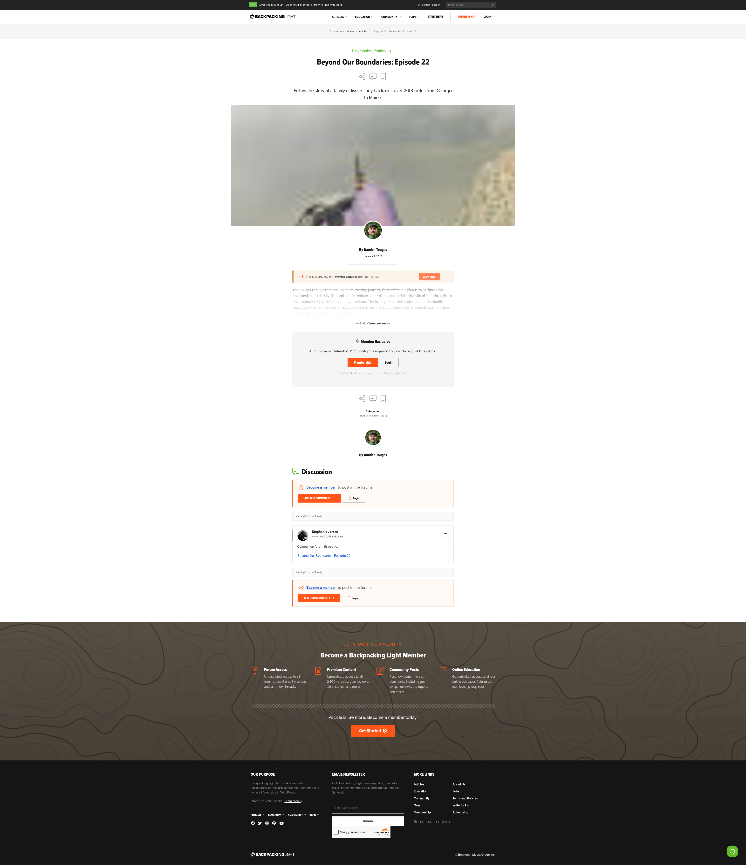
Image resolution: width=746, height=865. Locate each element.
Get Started (370, 731)
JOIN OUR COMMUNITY (317, 498)
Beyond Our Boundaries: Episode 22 (324, 556)
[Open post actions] (445, 533)
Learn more (292, 801)
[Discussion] (373, 77)
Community (389, 17)
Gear (312, 814)
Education (362, 17)
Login (488, 17)
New (253, 4)
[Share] (362, 77)
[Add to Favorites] (383, 77)
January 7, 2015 (373, 256)
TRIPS (412, 17)
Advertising (460, 812)
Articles (338, 17)
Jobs (456, 791)
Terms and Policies (465, 798)
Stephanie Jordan (325, 532)
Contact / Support (430, 4)
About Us (459, 784)
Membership (466, 17)
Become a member (321, 487)
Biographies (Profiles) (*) (373, 415)
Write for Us (461, 805)
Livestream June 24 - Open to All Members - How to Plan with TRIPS (300, 4)
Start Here (435, 17)
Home (350, 31)
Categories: (373, 411)
